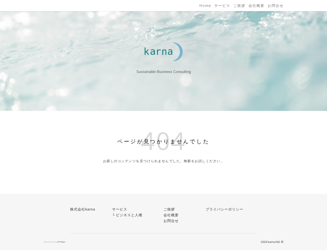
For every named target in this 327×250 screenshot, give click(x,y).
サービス (222, 5)
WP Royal (61, 241)
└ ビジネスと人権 (127, 215)
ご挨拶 (239, 5)
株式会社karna (82, 209)
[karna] (163, 52)
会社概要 (256, 5)
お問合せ (276, 5)
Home (205, 5)
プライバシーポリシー (224, 209)
